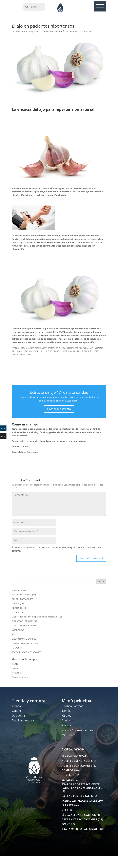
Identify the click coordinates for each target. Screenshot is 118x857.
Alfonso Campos (72, 706)
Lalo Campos (21, 31)
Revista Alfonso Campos (77, 730)
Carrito (15, 668)
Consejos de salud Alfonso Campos (60, 31)
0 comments (85, 31)
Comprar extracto (59, 409)
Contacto (68, 720)
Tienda (15, 663)
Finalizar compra (20, 677)
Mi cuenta (16, 672)
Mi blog (66, 715)
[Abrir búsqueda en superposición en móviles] (37, 7)
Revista (66, 725)
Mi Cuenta (68, 735)
